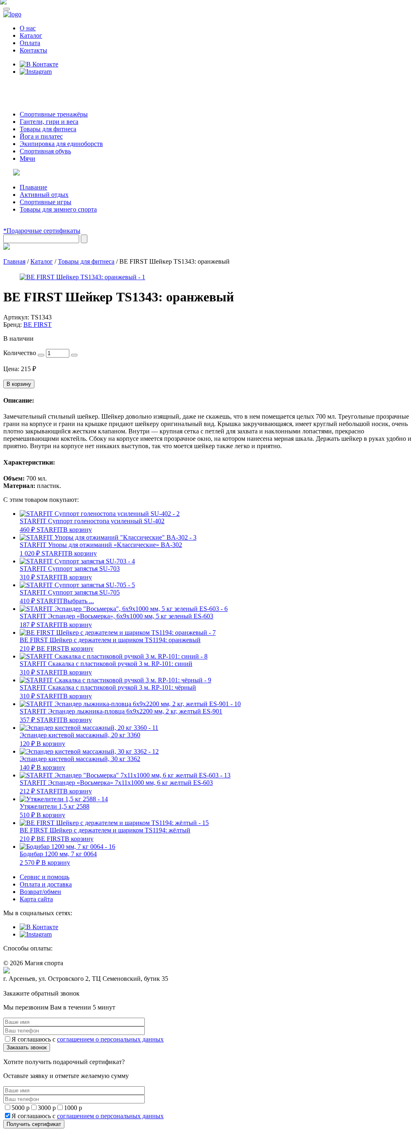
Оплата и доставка (46, 884)
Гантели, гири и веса (49, 121)
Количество (19, 352)
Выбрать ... (78, 600)
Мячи (27, 158)
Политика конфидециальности (41, 986)
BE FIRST (37, 324)
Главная (14, 261)
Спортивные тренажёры (54, 114)
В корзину (19, 384)
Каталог (31, 35)
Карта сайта (36, 899)
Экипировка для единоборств (61, 143)
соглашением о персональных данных (110, 1039)
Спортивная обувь (45, 151)
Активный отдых (44, 194)
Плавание (33, 187)
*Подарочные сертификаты (41, 230)
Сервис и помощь (44, 876)
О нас (28, 28)
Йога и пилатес (41, 136)
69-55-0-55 (28, 87)
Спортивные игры (45, 201)
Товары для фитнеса (48, 128)
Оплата (30, 42)
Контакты (33, 50)
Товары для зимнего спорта (58, 209)
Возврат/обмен (40, 891)
